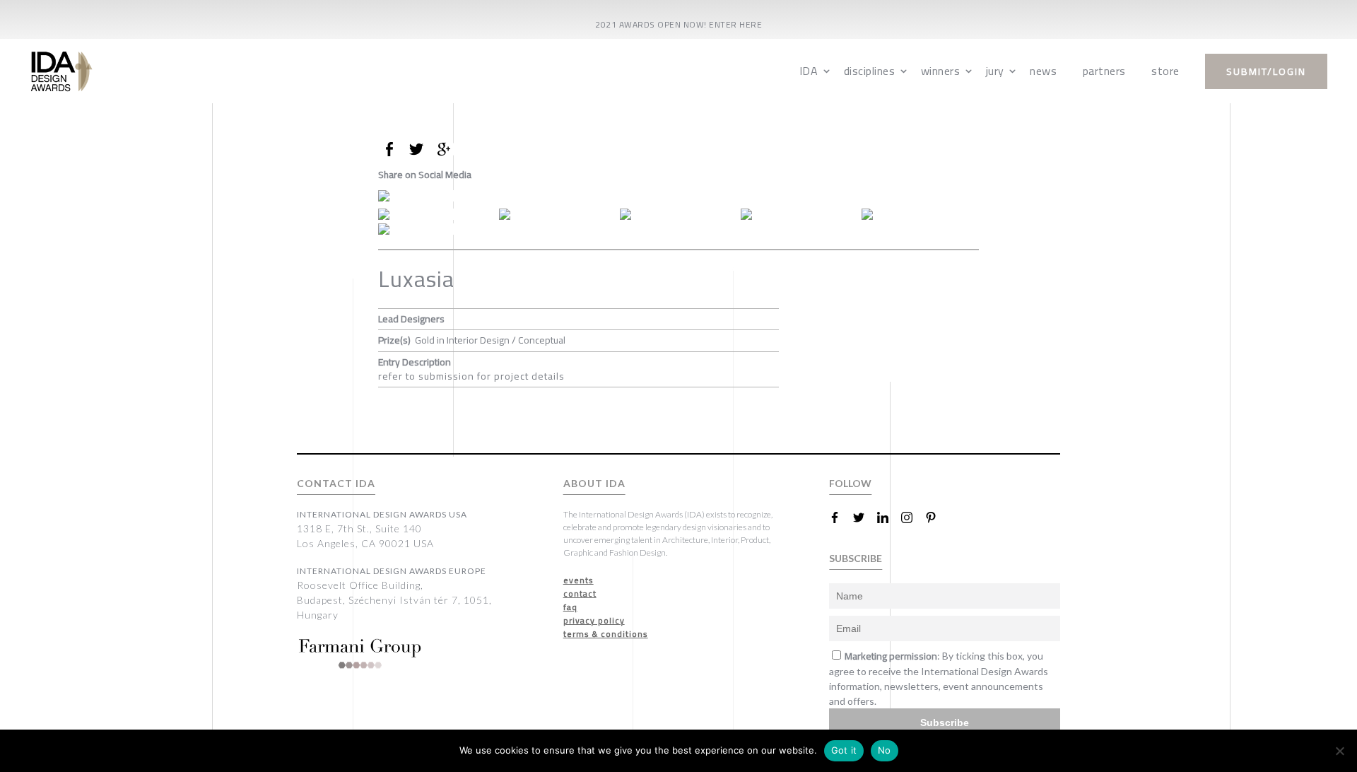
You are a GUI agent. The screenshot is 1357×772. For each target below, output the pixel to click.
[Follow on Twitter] (864, 517)
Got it (844, 750)
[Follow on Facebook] (840, 517)
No (884, 750)
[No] (1339, 751)
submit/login (1266, 71)
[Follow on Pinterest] (936, 517)
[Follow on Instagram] (912, 517)
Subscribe (944, 722)
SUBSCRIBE (855, 558)
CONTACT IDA (336, 483)
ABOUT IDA (594, 483)
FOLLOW (850, 483)
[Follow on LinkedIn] (888, 517)
